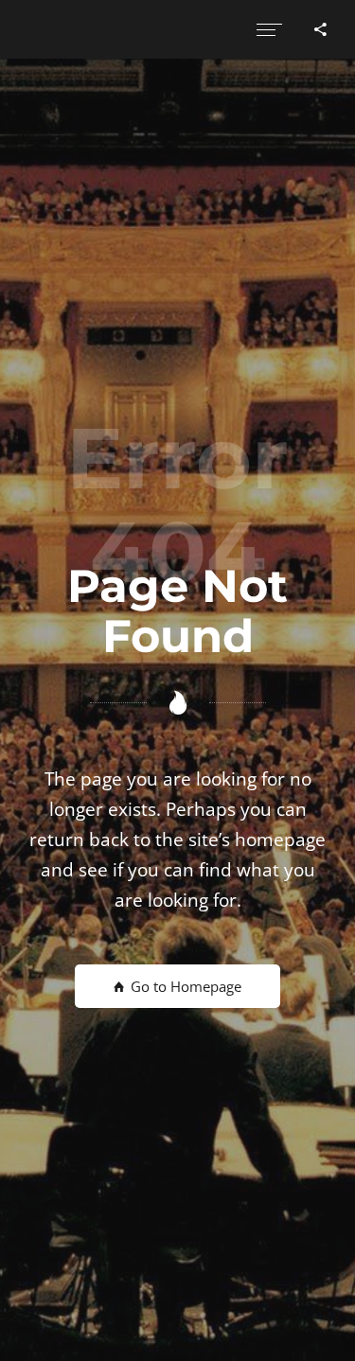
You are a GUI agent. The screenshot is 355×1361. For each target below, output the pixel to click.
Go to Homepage (184, 986)
